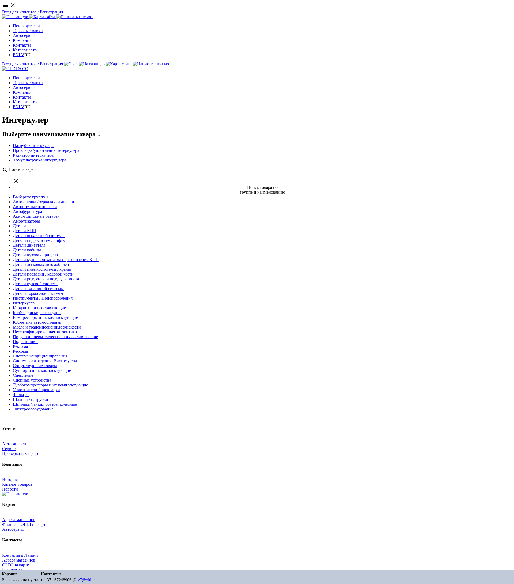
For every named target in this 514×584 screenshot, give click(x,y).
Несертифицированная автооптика (45, 332)
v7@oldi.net (88, 580)
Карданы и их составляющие (39, 308)
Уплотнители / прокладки (36, 389)
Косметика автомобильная (37, 322)
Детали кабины (27, 250)
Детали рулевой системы (35, 283)
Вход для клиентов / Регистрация (32, 12)
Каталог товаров (17, 484)
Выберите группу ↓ (30, 197)
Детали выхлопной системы (39, 235)
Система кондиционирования (40, 356)
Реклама (20, 346)
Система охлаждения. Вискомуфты (45, 361)
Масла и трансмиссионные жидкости (47, 327)
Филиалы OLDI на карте (24, 524)
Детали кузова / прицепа (35, 255)
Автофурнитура (27, 211)
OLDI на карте (15, 565)
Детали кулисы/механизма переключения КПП (56, 259)
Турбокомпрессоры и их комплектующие (50, 385)
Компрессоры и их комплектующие (45, 317)
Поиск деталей (26, 26)
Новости (10, 489)
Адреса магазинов (18, 519)
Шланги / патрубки (30, 399)
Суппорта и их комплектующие (42, 370)
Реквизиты (12, 569)
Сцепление (23, 375)
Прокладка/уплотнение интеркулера (46, 150)
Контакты (22, 45)
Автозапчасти (15, 444)
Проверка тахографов (21, 453)
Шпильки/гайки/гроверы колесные (45, 404)
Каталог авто (25, 50)
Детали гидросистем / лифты (39, 240)
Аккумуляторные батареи (36, 216)
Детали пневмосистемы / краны (42, 269)
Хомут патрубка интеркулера (39, 160)
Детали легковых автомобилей (41, 264)
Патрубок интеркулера (33, 145)
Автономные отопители (35, 206)
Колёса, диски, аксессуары (37, 312)
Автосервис (24, 35)
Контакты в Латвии (20, 555)
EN (16, 54)
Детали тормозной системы (38, 293)
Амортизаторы (26, 221)
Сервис (9, 448)
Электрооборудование (33, 409)
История (10, 479)
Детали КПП (24, 230)
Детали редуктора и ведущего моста (46, 279)
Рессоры (20, 351)
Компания (22, 40)
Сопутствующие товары (35, 365)
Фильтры (21, 394)
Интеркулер (24, 303)
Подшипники (25, 341)
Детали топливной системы (38, 288)
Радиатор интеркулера (33, 155)
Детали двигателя (29, 245)
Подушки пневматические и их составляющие (55, 336)
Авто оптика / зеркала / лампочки (43, 201)
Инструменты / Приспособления (43, 298)
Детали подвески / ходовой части (43, 274)
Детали (19, 226)
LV (21, 54)
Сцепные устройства (32, 380)
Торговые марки (28, 30)
